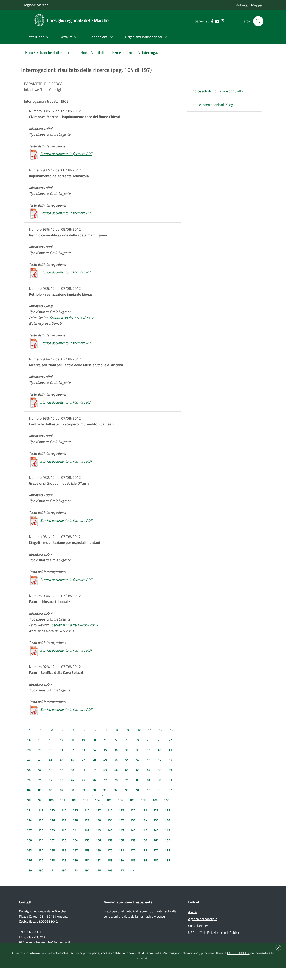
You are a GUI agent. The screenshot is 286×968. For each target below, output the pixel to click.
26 (159, 740)
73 (61, 780)
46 (72, 760)
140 (63, 830)
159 (132, 840)
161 (155, 840)
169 (98, 850)
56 (29, 770)
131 (109, 820)
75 (83, 780)
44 (50, 760)
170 (109, 850)
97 (170, 790)
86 (50, 790)
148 (155, 830)
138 (40, 830)
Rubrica (242, 5)
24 (137, 740)
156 (98, 840)
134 (144, 820)
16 (50, 740)
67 (148, 770)
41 (170, 750)
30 (50, 750)
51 (127, 760)
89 (83, 790)
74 (72, 780)
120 (132, 810)
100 (51, 800)
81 (148, 780)
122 (155, 810)
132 (121, 820)
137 (29, 830)
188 (167, 860)
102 (74, 800)
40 (159, 750)
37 (127, 750)
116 (86, 810)
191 (52, 870)
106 (120, 800)
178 (52, 860)
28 (29, 750)
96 (159, 790)
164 (40, 850)
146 (132, 830)
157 (109, 840)
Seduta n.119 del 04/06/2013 (75, 625)
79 (127, 780)
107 (132, 800)
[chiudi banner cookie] (278, 947)
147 (144, 830)
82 (159, 780)
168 (86, 850)
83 (170, 780)
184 (121, 860)
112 (40, 810)
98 (29, 800)
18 (72, 740)
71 (39, 780)
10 (139, 730)
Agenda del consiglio (202, 918)
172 (132, 850)
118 (109, 810)
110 (166, 800)
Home (30, 52)
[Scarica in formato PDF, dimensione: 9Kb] (34, 709)
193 (75, 870)
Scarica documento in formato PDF (66, 154)
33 (83, 750)
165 (52, 850)
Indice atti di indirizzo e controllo (217, 91)
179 (63, 860)
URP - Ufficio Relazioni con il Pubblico (214, 932)
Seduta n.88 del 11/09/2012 (72, 318)
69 (170, 770)
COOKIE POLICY (238, 952)
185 (132, 860)
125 (40, 820)
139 (52, 830)
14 (29, 740)
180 (75, 860)
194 (86, 870)
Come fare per (198, 925)
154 (75, 840)
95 (148, 790)
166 (63, 850)
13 (171, 730)
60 (72, 770)
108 (143, 800)
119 (121, 810)
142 (86, 830)
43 (39, 760)
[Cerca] (258, 21)
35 (105, 750)
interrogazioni (153, 52)
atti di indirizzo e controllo (116, 52)
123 (167, 810)
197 (121, 870)
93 (127, 790)
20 (94, 740)
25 (148, 740)
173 (144, 850)
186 (144, 860)
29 (39, 750)
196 (109, 870)
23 (127, 740)
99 (39, 800)
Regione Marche (36, 5)
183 (109, 860)
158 (121, 840)
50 (116, 760)
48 (94, 760)
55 (170, 760)
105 (109, 800)
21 (105, 740)
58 (50, 770)
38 (137, 750)
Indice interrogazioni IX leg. (213, 104)
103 (85, 800)
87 (61, 790)
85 (39, 790)
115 (75, 810)
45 (61, 760)
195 (98, 870)
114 (63, 810)
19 (83, 740)
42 (29, 760)
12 (160, 730)
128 (75, 820)
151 (40, 840)
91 (105, 790)
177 (40, 860)
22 (116, 740)
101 (62, 800)
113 (52, 810)
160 (144, 840)
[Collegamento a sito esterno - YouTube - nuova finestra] (217, 20)
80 (137, 780)
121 (144, 810)
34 (94, 750)
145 (121, 830)
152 (52, 840)
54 (159, 760)
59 (61, 770)
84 (29, 790)
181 (86, 860)
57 (39, 770)
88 (72, 790)
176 (29, 860)
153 (63, 840)
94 (137, 790)
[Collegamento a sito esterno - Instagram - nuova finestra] (222, 20)
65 (127, 770)
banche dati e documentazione (64, 52)
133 (132, 820)
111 (29, 810)
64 (116, 770)
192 (63, 870)
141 (75, 830)
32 (72, 750)
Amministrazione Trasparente (128, 902)
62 (94, 770)
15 (39, 740)
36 (116, 750)
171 (121, 850)
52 (137, 760)
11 (150, 730)
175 (167, 850)
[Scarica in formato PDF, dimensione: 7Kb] (34, 402)
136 (167, 820)
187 (155, 860)
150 (29, 840)
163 (29, 850)
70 (29, 780)
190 (40, 870)
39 (148, 750)
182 (98, 860)
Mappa (256, 5)
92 (116, 790)
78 (116, 780)
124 (29, 820)
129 (86, 820)
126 (52, 820)
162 (167, 840)
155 (86, 840)
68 (159, 770)
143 (98, 830)
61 (83, 770)
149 (167, 830)
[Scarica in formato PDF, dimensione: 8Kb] (34, 154)
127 (63, 820)
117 (98, 810)
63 (105, 770)
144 (109, 830)
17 (61, 740)
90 (94, 790)
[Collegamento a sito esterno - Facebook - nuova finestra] (212, 20)
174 (155, 850)
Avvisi (192, 911)
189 (29, 870)
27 (170, 740)
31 (61, 750)
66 (137, 770)
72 (50, 780)
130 (98, 820)
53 (148, 760)
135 (155, 820)
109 (155, 800)
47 (83, 760)
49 (105, 760)
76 (94, 780)
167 (75, 850)
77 (105, 780)
